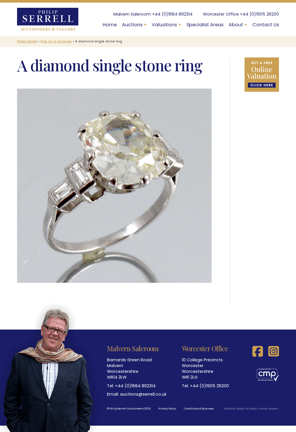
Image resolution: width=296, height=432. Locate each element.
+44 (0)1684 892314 (172, 14)
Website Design (234, 408)
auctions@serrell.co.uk (143, 394)
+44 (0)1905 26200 (259, 14)
